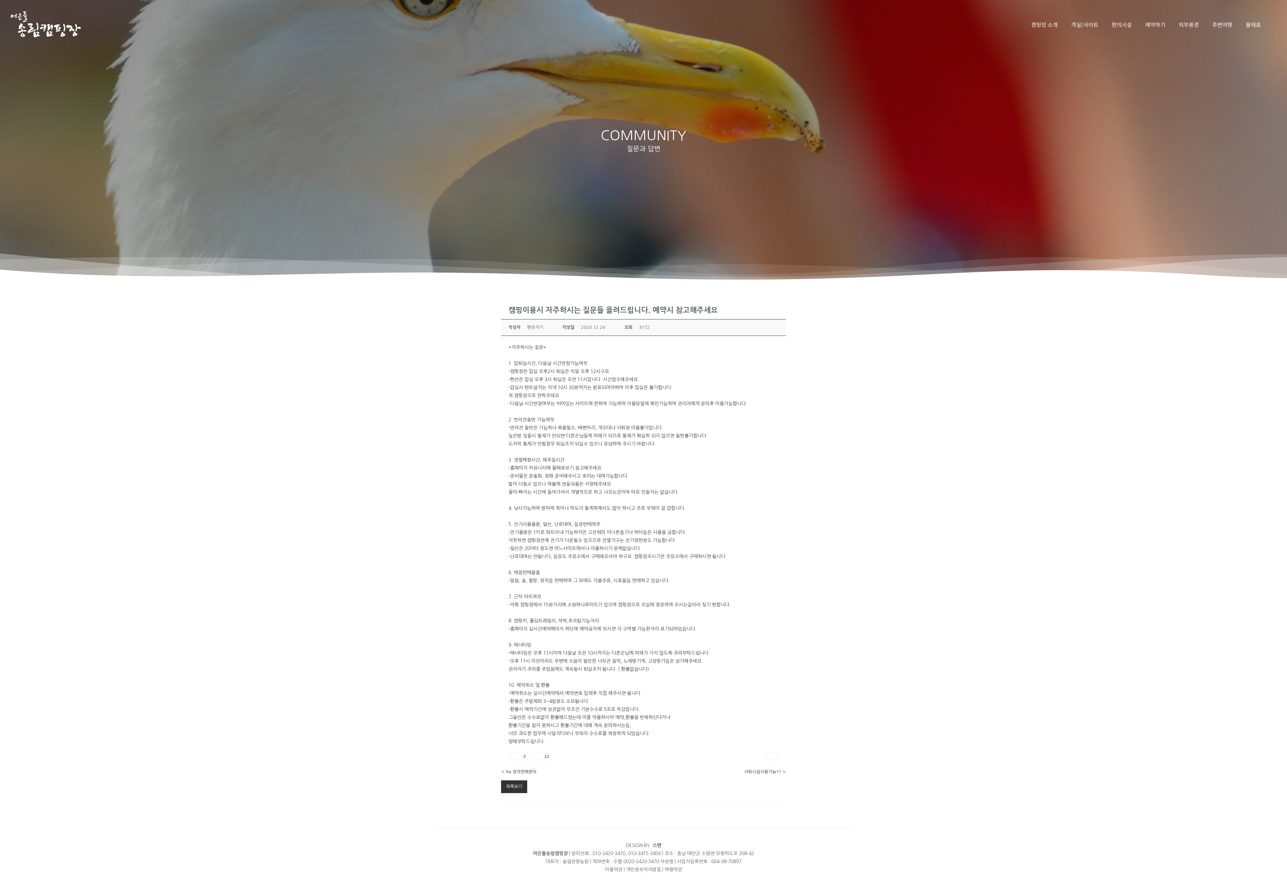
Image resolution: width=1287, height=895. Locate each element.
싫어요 (540, 756)
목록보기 (514, 786)
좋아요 (518, 756)
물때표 (1253, 24)
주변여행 (1222, 24)
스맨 (657, 845)
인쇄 (773, 756)
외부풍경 (1189, 24)
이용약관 (613, 869)
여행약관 (673, 869)
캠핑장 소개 (1044, 24)
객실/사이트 (1084, 24)
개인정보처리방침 (643, 869)
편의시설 (1122, 24)
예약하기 (1155, 24)
